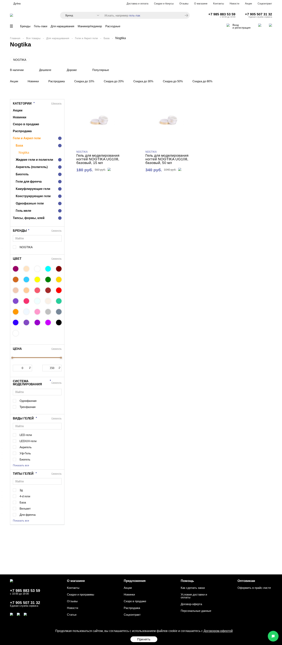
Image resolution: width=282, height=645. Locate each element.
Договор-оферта (191, 604)
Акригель (26, 447)
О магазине (200, 3)
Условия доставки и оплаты (194, 596)
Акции (248, 3)
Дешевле (45, 70)
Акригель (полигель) (32, 167)
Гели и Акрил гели (86, 38)
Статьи (71, 614)
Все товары (33, 38)
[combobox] (80, 15)
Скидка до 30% (143, 81)
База (107, 38)
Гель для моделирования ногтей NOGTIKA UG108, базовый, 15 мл (97, 159)
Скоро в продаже (26, 124)
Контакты (218, 3)
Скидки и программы (80, 594)
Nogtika (24, 152)
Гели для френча (29, 181)
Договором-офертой (218, 631)
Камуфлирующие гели (33, 188)
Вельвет (25, 508)
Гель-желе (23, 210)
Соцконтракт (265, 3)
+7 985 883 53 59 (221, 14)
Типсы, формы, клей (29, 218)
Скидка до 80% (202, 81)
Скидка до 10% (84, 81)
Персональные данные (196, 610)
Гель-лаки (40, 26)
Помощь (187, 580)
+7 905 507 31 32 (258, 14)
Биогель (22, 174)
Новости (234, 3)
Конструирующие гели (33, 196)
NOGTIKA (19, 59)
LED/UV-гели (28, 441)
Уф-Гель (25, 453)
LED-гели (26, 435)
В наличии (17, 70)
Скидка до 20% (114, 81)
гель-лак (134, 15)
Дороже (72, 70)
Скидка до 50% (173, 81)
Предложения (135, 580)
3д (21, 490)
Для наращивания (62, 26)
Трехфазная (27, 407)
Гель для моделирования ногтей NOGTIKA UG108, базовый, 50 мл (166, 159)
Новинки (33, 81)
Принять (144, 639)
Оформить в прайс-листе (254, 587)
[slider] (12, 358)
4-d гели (25, 496)
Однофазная (28, 400)
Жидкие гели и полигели (34, 159)
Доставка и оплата (137, 3)
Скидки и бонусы (164, 3)
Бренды (25, 26)
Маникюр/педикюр (90, 26)
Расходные (112, 26)
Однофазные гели (30, 203)
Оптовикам (246, 580)
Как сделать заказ (193, 587)
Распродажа (56, 81)
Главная (15, 38)
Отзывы (183, 3)
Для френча (27, 514)
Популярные (100, 70)
